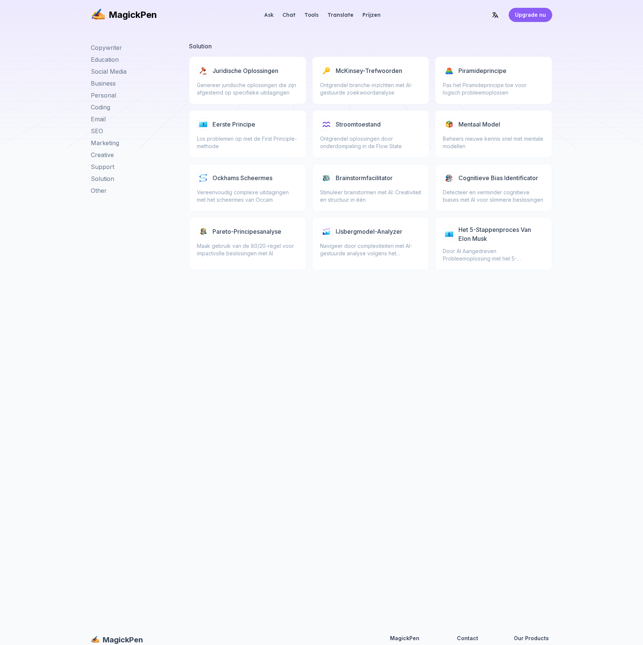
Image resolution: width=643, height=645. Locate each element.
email (98, 119)
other (99, 190)
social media (109, 71)
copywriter (106, 47)
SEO (97, 131)
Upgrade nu (530, 15)
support (102, 166)
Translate (340, 15)
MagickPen (133, 14)
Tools (311, 15)
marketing (105, 143)
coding (100, 107)
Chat (288, 15)
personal (103, 95)
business (103, 83)
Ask (268, 15)
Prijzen (371, 15)
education (105, 59)
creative (102, 155)
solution (102, 178)
